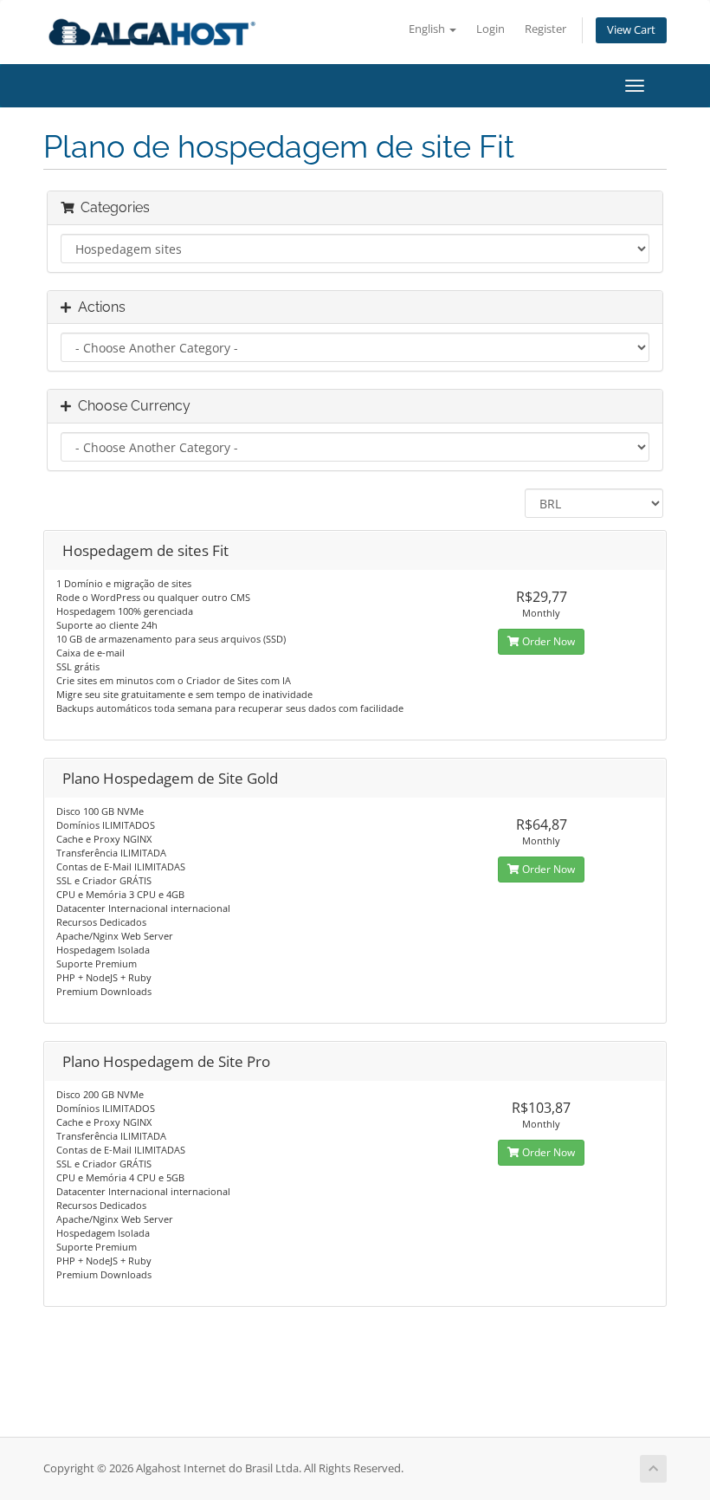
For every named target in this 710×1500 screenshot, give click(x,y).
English (428, 29)
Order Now (547, 641)
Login (490, 29)
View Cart (631, 30)
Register (545, 29)
